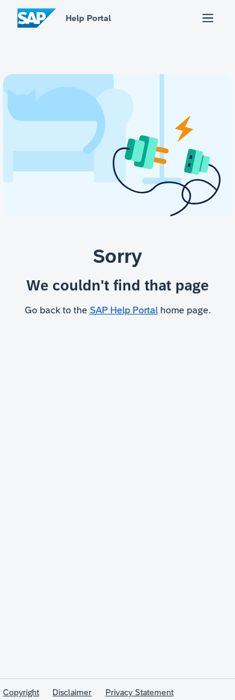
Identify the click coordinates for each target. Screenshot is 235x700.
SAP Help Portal (124, 310)
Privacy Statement (139, 692)
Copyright (21, 692)
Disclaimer (72, 692)
